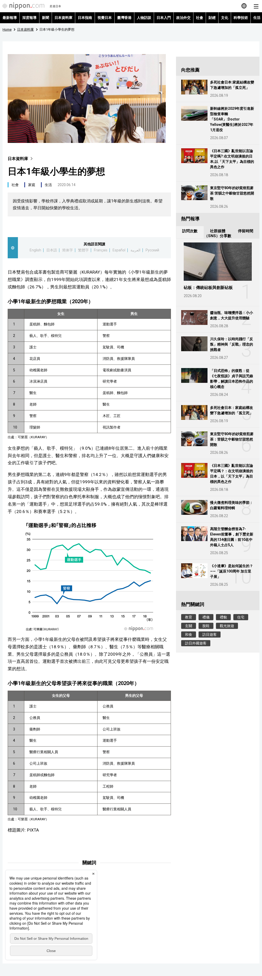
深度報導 (29, 18)
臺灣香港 (124, 18)
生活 (48, 185)
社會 (199, 18)
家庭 (31, 185)
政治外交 (183, 18)
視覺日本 (104, 18)
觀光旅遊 (227, 626)
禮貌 (223, 617)
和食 (188, 634)
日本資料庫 (63, 18)
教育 (188, 617)
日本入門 (164, 18)
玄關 (188, 626)
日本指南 (85, 18)
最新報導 (10, 18)
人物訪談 (144, 18)
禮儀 (206, 617)
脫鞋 (206, 626)
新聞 (45, 18)
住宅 (240, 617)
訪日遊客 (209, 634)
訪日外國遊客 (195, 643)
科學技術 (241, 18)
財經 (212, 18)
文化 (224, 18)
